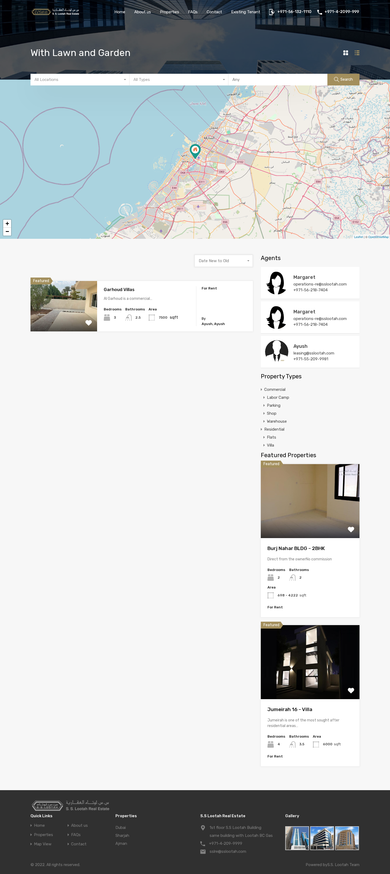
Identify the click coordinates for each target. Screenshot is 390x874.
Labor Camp (278, 397)
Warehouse (277, 421)
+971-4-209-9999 (225, 843)
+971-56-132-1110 (294, 12)
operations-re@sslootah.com (320, 284)
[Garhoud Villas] (195, 151)
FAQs (193, 12)
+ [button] (7, 223)
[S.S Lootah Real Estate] (55, 14)
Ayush (300, 346)
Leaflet (358, 237)
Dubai (120, 827)
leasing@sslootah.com (313, 353)
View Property (64, 321)
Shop (271, 413)
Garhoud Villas (119, 289)
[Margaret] (276, 292)
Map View (42, 844)
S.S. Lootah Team (343, 864)
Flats (271, 437)
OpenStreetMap (378, 237)
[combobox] (80, 79)
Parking (273, 405)
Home (119, 12)
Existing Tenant (245, 12)
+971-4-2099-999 (341, 12)
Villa (270, 445)
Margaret (304, 277)
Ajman (121, 843)
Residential (274, 429)
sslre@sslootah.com (228, 851)
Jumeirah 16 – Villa (289, 709)
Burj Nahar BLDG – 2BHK (296, 548)
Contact (214, 12)
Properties (169, 12)
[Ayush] (276, 361)
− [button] (7, 231)
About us (142, 12)
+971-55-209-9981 (310, 359)
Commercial (274, 389)
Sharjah (122, 835)
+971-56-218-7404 (310, 290)
